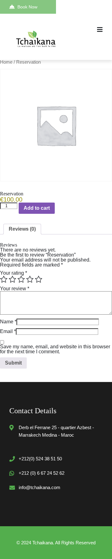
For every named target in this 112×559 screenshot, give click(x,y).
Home (6, 62)
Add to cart (37, 208)
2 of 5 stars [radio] (12, 279)
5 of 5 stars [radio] (38, 279)
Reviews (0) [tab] (22, 229)
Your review (14, 288)
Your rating (13, 273)
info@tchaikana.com (39, 487)
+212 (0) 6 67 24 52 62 (41, 473)
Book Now (27, 6)
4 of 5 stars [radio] (30, 279)
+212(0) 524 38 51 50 (40, 458)
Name (8, 321)
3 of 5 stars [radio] (21, 279)
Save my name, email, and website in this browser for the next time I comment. (55, 349)
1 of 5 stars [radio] (3, 279)
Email (8, 331)
